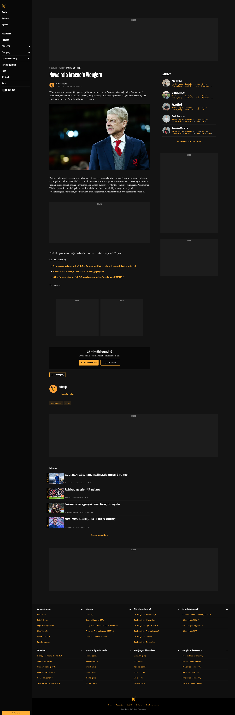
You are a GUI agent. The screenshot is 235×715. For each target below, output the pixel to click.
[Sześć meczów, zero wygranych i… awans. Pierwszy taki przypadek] (99, 508)
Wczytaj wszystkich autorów (189, 141)
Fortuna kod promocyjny (192, 661)
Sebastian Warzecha (180, 128)
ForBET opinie (139, 672)
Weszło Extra (6, 33)
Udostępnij (59, 375)
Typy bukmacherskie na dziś (48, 683)
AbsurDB (68, 498)
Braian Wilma (69, 483)
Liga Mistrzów (48, 493)
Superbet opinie (92, 661)
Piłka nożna (6, 46)
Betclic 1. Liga (42, 620)
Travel (4, 71)
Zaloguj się (16, 713)
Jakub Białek (177, 104)
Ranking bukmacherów (46, 672)
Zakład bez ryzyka (44, 661)
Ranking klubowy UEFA (95, 620)
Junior (4, 83)
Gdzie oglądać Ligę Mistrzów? (146, 625)
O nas (110, 705)
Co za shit (112, 362)
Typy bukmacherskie (9, 64)
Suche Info (62, 68)
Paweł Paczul (177, 81)
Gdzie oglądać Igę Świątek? (193, 625)
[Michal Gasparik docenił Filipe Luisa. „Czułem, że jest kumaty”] (99, 522)
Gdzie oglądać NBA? (190, 620)
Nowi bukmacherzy (45, 678)
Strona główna (53, 68)
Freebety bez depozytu (46, 667)
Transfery (5, 39)
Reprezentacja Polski (45, 625)
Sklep (209, 133)
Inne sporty (6, 52)
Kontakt (129, 705)
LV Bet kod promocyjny (191, 667)
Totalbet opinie (140, 667)
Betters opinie (139, 683)
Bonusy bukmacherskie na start (49, 656)
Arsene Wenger (56, 403)
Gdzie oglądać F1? (189, 631)
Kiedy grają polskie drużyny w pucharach (102, 625)
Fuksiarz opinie (91, 683)
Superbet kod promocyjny (192, 656)
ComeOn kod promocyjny (192, 683)
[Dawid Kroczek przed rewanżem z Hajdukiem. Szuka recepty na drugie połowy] (99, 478)
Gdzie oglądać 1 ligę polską (144, 620)
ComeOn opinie (140, 656)
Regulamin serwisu (152, 705)
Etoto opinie (138, 678)
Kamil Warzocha (178, 116)
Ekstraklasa (205, 86)
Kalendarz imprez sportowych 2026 (196, 614)
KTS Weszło (6, 77)
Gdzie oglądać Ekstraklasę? (145, 614)
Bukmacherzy (41, 650)
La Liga (197, 84)
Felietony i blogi (177, 86)
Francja (67, 403)
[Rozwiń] (28, 46)
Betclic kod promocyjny (191, 678)
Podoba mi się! (90, 362)
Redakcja (119, 705)
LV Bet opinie (91, 667)
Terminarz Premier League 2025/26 (100, 631)
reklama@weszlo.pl (67, 394)
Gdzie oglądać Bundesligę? (144, 642)
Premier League (177, 84)
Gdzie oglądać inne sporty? (190, 609)
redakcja (65, 84)
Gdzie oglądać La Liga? (143, 636)
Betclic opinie (91, 678)
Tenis (197, 98)
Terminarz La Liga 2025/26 (96, 636)
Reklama (139, 705)
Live (197, 86)
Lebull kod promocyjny (191, 672)
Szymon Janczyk (178, 93)
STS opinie (138, 661)
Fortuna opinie (91, 656)
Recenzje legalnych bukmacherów (96, 650)
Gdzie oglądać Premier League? (146, 631)
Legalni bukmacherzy (9, 58)
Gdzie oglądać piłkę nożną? (142, 609)
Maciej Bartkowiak (71, 512)
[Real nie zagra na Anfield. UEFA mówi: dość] (99, 493)
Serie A (204, 84)
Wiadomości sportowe (44, 609)
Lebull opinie (90, 672)
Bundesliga (188, 84)
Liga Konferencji (48, 507)
